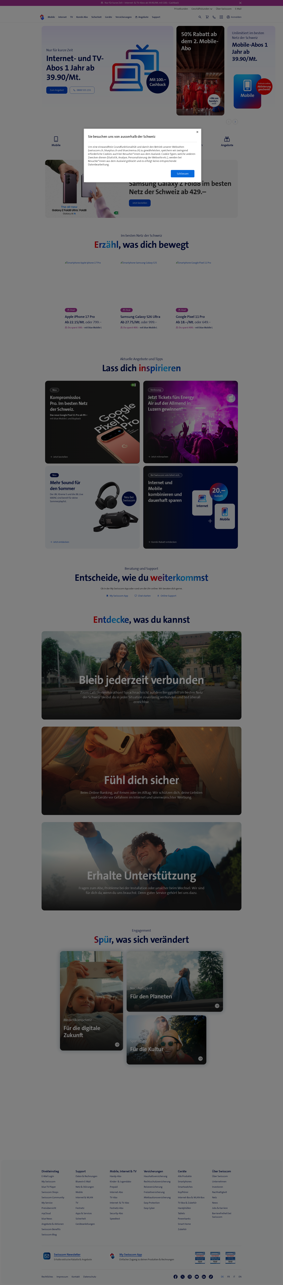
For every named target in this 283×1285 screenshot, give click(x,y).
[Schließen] (197, 132)
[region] (142, 155)
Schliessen (183, 173)
